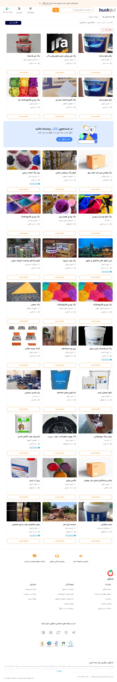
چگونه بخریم (32, 599)
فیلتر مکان (12, 22)
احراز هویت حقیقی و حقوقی (64, 599)
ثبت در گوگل (66, 139)
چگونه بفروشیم (69, 603)
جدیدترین (83, 22)
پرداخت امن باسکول (104, 608)
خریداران (19, 12)
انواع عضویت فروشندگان (66, 594)
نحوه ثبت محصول (68, 589)
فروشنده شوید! (93, 17)
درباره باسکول (107, 589)
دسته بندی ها (107, 17)
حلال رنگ (108, 29)
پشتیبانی (108, 599)
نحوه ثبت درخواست (29, 594)
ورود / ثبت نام (7, 12)
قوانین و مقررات (106, 603)
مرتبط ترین (91, 22)
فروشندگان (30, 12)
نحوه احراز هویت (30, 589)
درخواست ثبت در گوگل (66, 608)
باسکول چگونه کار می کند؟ (102, 594)
